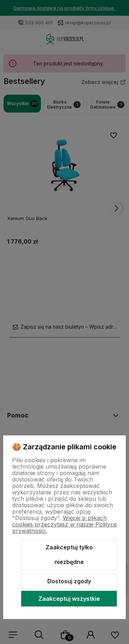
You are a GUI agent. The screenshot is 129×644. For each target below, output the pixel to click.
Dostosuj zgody (69, 581)
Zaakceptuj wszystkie (69, 598)
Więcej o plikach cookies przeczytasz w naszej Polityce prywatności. (64, 524)
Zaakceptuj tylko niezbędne (69, 555)
